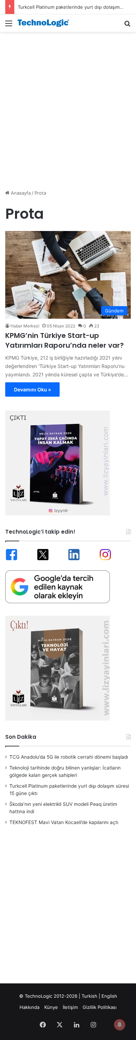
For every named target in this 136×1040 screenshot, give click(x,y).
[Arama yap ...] (127, 26)
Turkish (89, 996)
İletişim (70, 1007)
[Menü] (8, 26)
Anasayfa (20, 193)
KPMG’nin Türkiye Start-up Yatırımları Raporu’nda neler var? (64, 340)
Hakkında (29, 1007)
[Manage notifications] (119, 1024)
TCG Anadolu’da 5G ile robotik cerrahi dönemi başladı (68, 757)
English (109, 996)
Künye (51, 1007)
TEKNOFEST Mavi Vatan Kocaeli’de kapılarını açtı (63, 822)
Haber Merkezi (24, 325)
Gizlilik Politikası (99, 1007)
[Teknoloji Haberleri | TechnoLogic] (45, 23)
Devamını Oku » (32, 389)
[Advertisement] (68, 107)
